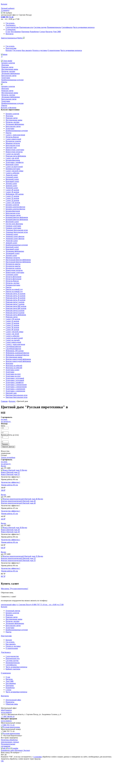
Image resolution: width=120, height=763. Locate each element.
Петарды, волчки (8, 71)
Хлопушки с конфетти (15, 162)
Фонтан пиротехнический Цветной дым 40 (18, 501)
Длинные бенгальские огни (17, 230)
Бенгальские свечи (8, 76)
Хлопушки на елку (13, 374)
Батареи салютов (8, 63)
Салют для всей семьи (14, 171)
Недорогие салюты (13, 141)
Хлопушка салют (12, 370)
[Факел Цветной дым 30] (11, 528)
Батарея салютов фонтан (15, 207)
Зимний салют (11, 186)
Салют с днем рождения (15, 135)
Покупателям (11, 48)
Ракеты (4, 82)
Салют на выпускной (14, 167)
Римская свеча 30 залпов (15, 298)
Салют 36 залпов (12, 192)
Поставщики (16, 32)
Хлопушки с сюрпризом (15, 389)
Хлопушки (5, 78)
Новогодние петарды (14, 152)
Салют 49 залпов (12, 190)
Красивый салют (12, 181)
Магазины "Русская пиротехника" (14, 589)
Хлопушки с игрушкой (15, 378)
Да (5, 755)
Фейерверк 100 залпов (15, 194)
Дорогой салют (12, 175)
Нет (2, 755)
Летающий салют (13, 253)
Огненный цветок (13, 611)
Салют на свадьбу (13, 154)
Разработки (34, 32)
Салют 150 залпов (13, 203)
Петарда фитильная (13, 277)
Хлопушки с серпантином (16, 385)
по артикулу (6, 421)
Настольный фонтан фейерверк (18, 260)
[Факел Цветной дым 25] (11, 470)
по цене (4, 419)
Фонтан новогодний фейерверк (18, 359)
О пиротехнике (54, 50)
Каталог (9, 50)
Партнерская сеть (26, 27)
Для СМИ (57, 32)
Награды (48, 32)
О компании (11, 29)
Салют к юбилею (12, 173)
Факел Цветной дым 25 (10, 472)
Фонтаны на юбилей (14, 366)
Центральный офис (13, 700)
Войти (20, 38)
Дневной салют (12, 188)
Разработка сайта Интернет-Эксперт (15, 750)
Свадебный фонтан (13, 346)
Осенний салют (12, 177)
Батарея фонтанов (13, 160)
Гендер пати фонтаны (14, 224)
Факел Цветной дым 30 (10, 530)
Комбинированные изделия (12, 80)
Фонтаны (5, 65)
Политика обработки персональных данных (10, 741)
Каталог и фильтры (8, 108)
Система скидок (40, 27)
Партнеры (25, 32)
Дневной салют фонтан (15, 236)
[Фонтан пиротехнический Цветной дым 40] (19, 499)
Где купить (10, 23)
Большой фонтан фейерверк (17, 217)
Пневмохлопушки (13, 169)
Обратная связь (12, 704)
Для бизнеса (11, 25)
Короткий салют (12, 164)
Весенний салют (12, 179)
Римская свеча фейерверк (16, 156)
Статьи (42, 32)
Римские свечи (7, 67)
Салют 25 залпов (12, 196)
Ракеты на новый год (14, 289)
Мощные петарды (13, 143)
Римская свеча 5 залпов (15, 302)
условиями (37, 757)
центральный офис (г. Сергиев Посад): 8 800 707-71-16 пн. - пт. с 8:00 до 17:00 (32, 605)
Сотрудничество (12, 27)
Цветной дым (11, 148)
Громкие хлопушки (13, 226)
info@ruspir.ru (6, 710)
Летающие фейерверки (10, 73)
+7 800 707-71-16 (7, 725)
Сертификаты (67, 27)
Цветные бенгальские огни (16, 395)
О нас (8, 32)
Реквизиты (10, 702)
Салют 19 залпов (12, 200)
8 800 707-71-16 (7, 17)
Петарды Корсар (12, 137)
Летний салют (11, 183)
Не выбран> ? (15, 752)
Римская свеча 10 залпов (15, 294)
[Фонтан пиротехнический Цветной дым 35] (19, 556)
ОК (2, 761)
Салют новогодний (13, 139)
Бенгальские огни (13, 145)
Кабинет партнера (13, 669)
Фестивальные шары (9, 69)
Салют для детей (12, 158)
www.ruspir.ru (6, 712)
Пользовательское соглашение (8, 745)
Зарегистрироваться (9, 38)
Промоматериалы (54, 27)
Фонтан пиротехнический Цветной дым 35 (18, 558)
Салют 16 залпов (12, 198)
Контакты (9, 34)
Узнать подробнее (8, 457)
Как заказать (27, 50)
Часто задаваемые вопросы (84, 27)
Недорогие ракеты (13, 264)
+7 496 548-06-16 (7, 716)
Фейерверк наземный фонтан (17, 353)
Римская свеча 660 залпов (16, 306)
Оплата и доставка (39, 50)
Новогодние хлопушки (15, 150)
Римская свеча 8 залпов (15, 310)
